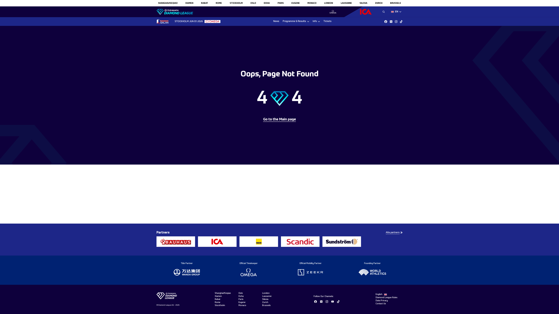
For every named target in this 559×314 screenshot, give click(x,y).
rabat (204, 3)
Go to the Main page (279, 119)
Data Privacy (382, 301)
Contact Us (381, 304)
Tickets (327, 21)
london (328, 3)
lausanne (346, 3)
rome (219, 3)
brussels (395, 3)
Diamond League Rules (386, 298)
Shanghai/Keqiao (168, 3)
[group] (333, 11)
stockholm (236, 3)
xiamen (189, 3)
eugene (295, 3)
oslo (253, 3)
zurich (378, 3)
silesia (363, 3)
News (276, 21)
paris (281, 3)
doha (267, 3)
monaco (311, 3)
